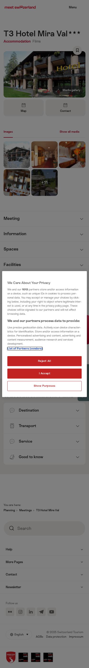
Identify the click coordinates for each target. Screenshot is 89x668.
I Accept (44, 373)
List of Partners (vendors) (24, 348)
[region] (44, 334)
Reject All (44, 361)
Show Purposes (44, 385)
